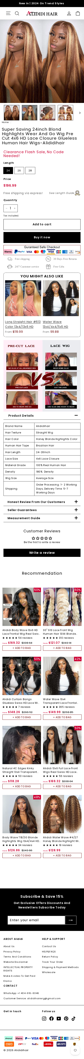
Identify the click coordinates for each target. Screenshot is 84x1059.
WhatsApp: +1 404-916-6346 (21, 993)
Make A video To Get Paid (19, 976)
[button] (10, 638)
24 (8, 170)
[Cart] (78, 13)
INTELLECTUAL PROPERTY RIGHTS (18, 969)
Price (7, 179)
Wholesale (48, 972)
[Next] (78, 113)
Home (5, 122)
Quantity (10, 200)
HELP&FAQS (49, 951)
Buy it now (42, 237)
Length (8, 163)
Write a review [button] (42, 552)
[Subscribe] (70, 920)
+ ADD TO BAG (21, 648)
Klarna (7, 981)
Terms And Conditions (17, 956)
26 (19, 170)
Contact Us (49, 946)
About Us (9, 946)
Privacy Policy (11, 951)
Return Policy (50, 956)
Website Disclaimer (15, 962)
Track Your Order (52, 962)
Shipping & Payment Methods (60, 967)
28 (30, 170)
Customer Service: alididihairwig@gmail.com (32, 998)
